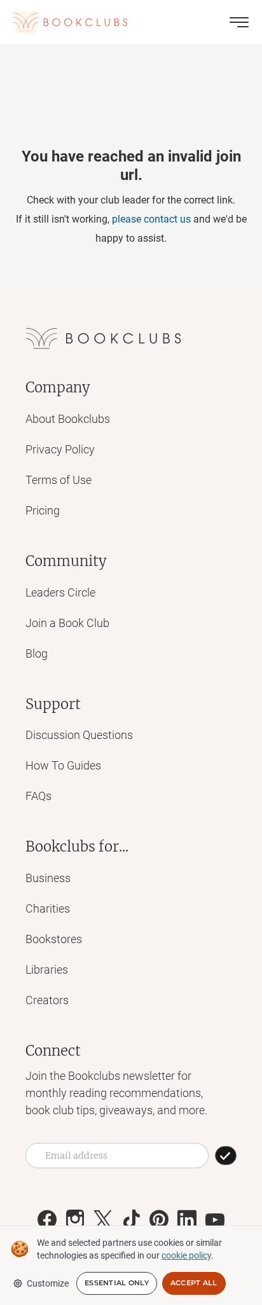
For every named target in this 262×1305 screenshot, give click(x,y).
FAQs (38, 796)
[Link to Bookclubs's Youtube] (214, 1220)
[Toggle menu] (239, 22)
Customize (48, 1283)
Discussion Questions (79, 735)
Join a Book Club (67, 623)
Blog (36, 653)
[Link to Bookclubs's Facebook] (47, 1219)
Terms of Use (58, 480)
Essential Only (117, 1282)
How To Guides (63, 765)
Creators (47, 1000)
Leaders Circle (60, 592)
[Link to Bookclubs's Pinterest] (159, 1219)
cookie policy (186, 1255)
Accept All (193, 1282)
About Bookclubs (67, 418)
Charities (47, 908)
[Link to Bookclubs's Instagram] (75, 1219)
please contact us (151, 219)
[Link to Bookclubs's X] (103, 1219)
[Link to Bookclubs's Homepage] (70, 22)
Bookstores (53, 939)
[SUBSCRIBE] (226, 1155)
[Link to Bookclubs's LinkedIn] (187, 1219)
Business (48, 878)
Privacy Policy (60, 449)
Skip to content (131, 28)
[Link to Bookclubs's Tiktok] (131, 1219)
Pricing (42, 510)
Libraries (46, 969)
